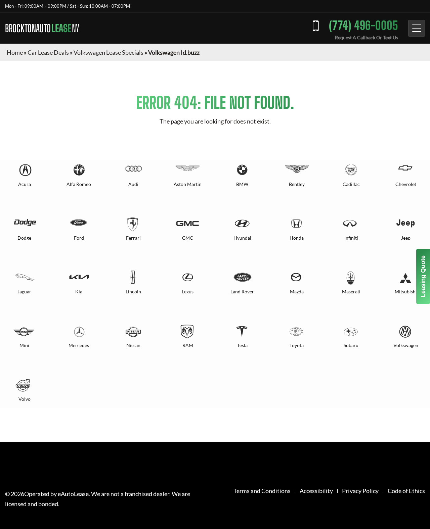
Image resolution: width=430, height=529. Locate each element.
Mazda (297, 291)
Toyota (297, 345)
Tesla (242, 345)
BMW (242, 184)
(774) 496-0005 (363, 25)
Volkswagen (405, 345)
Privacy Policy (360, 491)
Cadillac (351, 184)
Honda (297, 238)
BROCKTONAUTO (42, 28)
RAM (187, 345)
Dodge (24, 238)
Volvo (24, 399)
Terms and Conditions (262, 491)
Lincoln (133, 291)
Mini (24, 345)
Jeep (406, 238)
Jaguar (24, 291)
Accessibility (316, 491)
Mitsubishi (406, 291)
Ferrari (133, 238)
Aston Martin (188, 184)
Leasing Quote (423, 276)
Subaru (351, 345)
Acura (24, 184)
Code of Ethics (406, 491)
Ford (79, 238)
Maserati (351, 291)
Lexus (188, 291)
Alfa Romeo (79, 184)
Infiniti (351, 238)
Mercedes (79, 345)
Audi (133, 184)
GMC (187, 238)
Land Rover (242, 291)
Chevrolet (405, 184)
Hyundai (242, 238)
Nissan (133, 345)
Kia (78, 291)
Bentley (297, 184)
